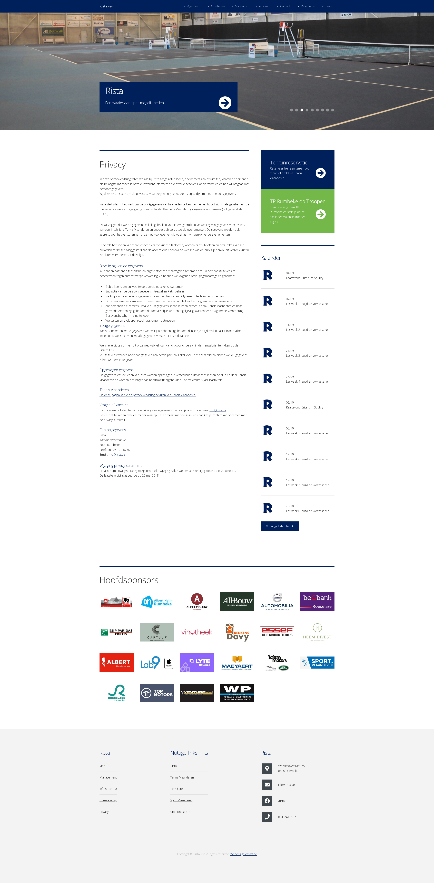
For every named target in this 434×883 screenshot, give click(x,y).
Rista (173, 766)
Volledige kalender (277, 526)
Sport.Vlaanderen (181, 800)
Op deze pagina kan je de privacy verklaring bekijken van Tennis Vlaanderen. (148, 395)
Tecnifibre (176, 789)
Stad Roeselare (180, 812)
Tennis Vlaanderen (182, 777)
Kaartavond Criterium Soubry (304, 278)
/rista (281, 801)
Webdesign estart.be (243, 854)
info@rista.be (218, 410)
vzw (107, 6)
